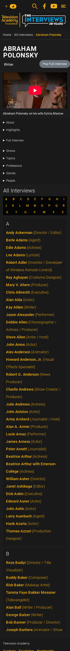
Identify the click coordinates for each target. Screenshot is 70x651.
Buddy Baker (27, 577)
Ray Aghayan (34, 277)
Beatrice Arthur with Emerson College (30, 468)
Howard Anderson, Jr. (30, 363)
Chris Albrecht (27, 292)
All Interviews (23, 35)
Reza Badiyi (28, 566)
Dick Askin (24, 494)
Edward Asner (23, 501)
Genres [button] (10, 173)
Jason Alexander (30, 314)
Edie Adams (24, 247)
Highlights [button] (13, 130)
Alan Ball (29, 607)
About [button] (10, 122)
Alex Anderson (27, 352)
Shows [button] (10, 151)
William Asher (26, 479)
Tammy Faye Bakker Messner (31, 596)
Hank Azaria (22, 523)
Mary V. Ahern (27, 285)
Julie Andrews (25, 404)
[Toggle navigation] (63, 6)
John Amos (21, 344)
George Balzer (24, 615)
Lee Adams (23, 255)
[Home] (35, 21)
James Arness (24, 441)
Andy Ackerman (33, 232)
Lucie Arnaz (26, 434)
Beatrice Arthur (26, 456)
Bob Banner (33, 622)
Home (7, 35)
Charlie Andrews (33, 393)
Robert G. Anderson (28, 378)
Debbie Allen (31, 326)
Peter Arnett (26, 449)
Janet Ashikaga (25, 486)
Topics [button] (10, 158)
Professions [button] (14, 166)
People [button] (10, 180)
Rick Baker (28, 585)
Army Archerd (33, 419)
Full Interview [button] (15, 140)
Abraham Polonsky (48, 35)
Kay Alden (21, 307)
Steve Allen (27, 337)
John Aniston (23, 411)
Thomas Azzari (28, 535)
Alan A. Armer (27, 426)
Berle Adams (23, 240)
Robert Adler (34, 266)
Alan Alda (20, 300)
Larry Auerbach (25, 516)
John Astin (21, 508)
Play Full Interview (55, 64)
